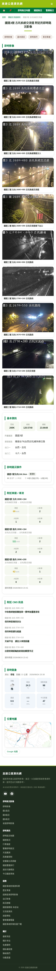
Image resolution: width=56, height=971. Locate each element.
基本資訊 (21, 37)
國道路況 (38, 10)
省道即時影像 (8, 823)
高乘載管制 (7, 857)
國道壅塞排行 (8, 865)
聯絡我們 (6, 953)
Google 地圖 (12, 751)
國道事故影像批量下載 (12, 924)
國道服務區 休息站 (10, 907)
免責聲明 (6, 945)
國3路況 (6, 815)
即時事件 (34, 37)
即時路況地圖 (24, 10)
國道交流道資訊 (14, 17)
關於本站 (6, 941)
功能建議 (6, 957)
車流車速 (46, 37)
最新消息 (6, 936)
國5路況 (6, 819)
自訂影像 (6, 899)
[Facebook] (11, 793)
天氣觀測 (6, 852)
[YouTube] (5, 793)
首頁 (4, 17)
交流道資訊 (7, 911)
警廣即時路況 (8, 848)
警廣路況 (50, 10)
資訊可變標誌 (8, 869)
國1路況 (6, 811)
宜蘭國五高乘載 (9, 861)
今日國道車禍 (8, 874)
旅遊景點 (6, 916)
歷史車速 (6, 890)
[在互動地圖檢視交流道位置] (28, 734)
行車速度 (6, 844)
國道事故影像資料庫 (11, 886)
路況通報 (6, 903)
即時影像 (8, 37)
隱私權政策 (7, 949)
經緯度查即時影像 (10, 894)
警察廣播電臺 (8, 920)
